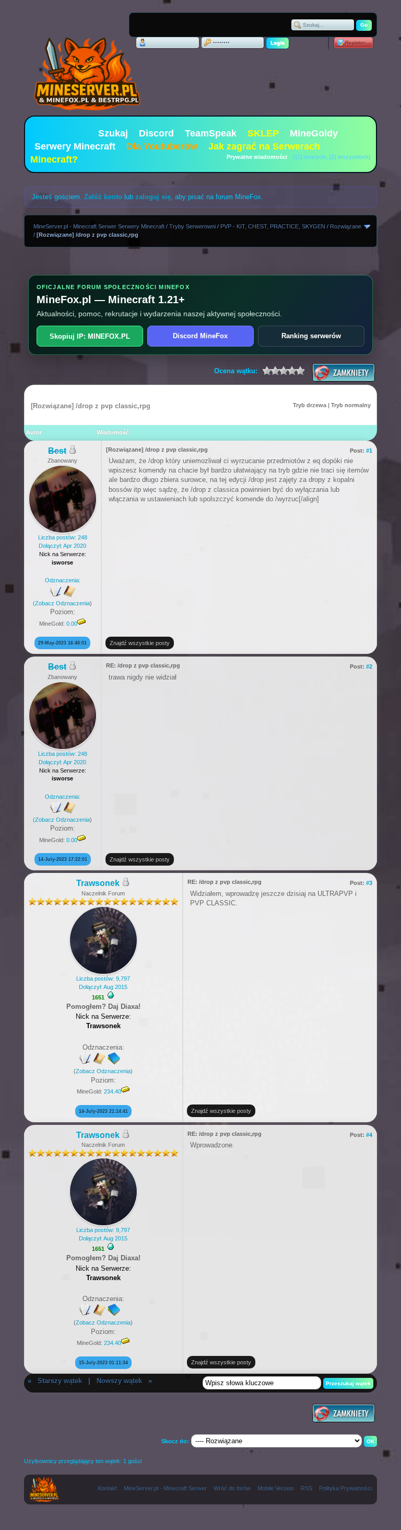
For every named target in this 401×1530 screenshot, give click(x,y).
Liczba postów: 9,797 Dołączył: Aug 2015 (103, 982)
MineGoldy (314, 133)
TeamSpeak (211, 133)
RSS (306, 1488)
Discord (156, 133)
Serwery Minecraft (74, 146)
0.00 (71, 623)
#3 (369, 883)
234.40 (112, 1091)
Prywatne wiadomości (257, 157)
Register (355, 42)
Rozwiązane (345, 226)
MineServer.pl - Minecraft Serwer (165, 1488)
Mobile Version (275, 1488)
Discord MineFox (200, 336)
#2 (369, 666)
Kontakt (107, 1488)
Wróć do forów (232, 1488)
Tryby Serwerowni (192, 226)
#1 (369, 450)
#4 (369, 1135)
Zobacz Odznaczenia (62, 603)
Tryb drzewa (309, 405)
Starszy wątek (60, 1381)
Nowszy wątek (119, 1381)
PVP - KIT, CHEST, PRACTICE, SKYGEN (272, 226)
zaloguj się (153, 197)
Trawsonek (98, 883)
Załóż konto (103, 197)
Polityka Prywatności (345, 1488)
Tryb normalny (351, 405)
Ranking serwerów (311, 336)
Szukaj (113, 133)
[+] (111, 995)
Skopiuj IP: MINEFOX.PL (90, 336)
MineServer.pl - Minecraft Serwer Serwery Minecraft (98, 226)
